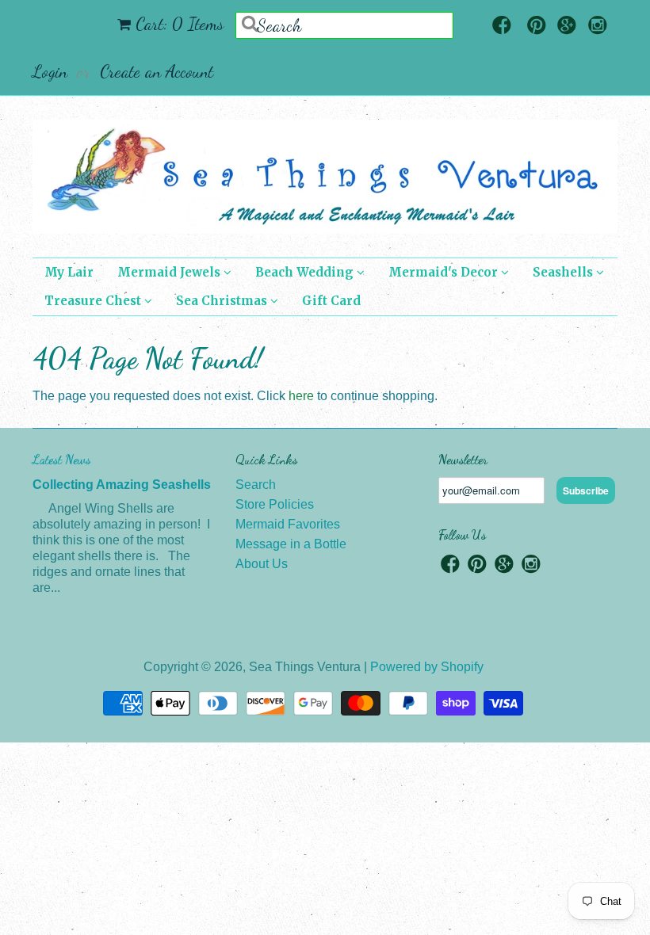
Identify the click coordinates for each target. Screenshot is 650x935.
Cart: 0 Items (180, 23)
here (301, 396)
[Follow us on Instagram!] (597, 26)
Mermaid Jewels (170, 272)
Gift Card (331, 300)
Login (49, 71)
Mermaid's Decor (444, 272)
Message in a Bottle (290, 544)
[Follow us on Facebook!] (501, 26)
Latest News (61, 459)
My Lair (69, 272)
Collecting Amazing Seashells (121, 484)
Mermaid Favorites (287, 524)
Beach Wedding (306, 272)
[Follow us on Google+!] (566, 26)
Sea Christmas (223, 300)
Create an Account (156, 71)
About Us (261, 564)
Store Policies (274, 504)
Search (255, 484)
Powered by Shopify (427, 667)
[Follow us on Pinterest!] (536, 26)
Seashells (564, 272)
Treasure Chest (94, 300)
